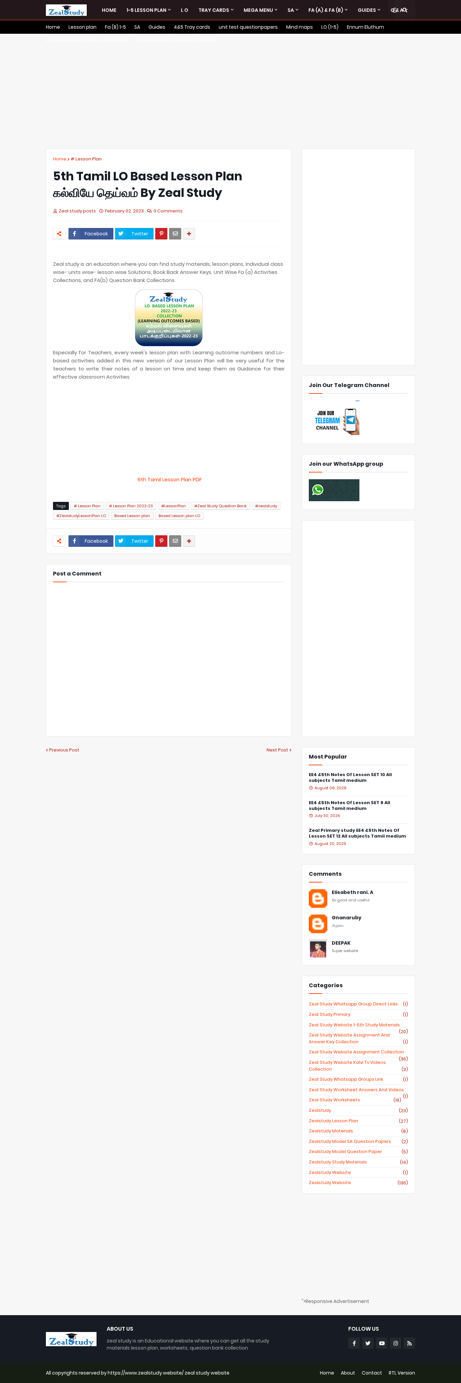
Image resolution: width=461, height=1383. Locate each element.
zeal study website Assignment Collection (358, 1052)
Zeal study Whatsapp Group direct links (358, 1004)
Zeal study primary (358, 1014)
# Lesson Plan (86, 159)
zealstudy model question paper (358, 1151)
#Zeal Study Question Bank (220, 506)
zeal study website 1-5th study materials (358, 1025)
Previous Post (64, 750)
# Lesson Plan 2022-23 (131, 506)
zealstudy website (358, 1172)
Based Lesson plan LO (179, 515)
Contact (372, 1372)
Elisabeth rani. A (352, 892)
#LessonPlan (173, 506)
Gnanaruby (346, 918)
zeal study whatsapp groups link (358, 1079)
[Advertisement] (230, 91)
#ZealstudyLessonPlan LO (81, 515)
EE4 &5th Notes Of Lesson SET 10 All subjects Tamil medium (350, 778)
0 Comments (168, 211)
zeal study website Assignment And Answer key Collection (358, 1038)
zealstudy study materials (358, 1162)
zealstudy (358, 1110)
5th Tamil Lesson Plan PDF (169, 479)
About (348, 1372)
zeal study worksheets (355, 1100)
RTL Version (402, 1372)
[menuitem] (109, 10)
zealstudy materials (358, 1131)
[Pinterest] (161, 233)
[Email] (175, 233)
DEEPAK (341, 943)
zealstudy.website (358, 1182)
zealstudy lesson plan (358, 1121)
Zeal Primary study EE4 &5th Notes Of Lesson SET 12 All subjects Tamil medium (357, 833)
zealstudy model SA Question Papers (358, 1141)
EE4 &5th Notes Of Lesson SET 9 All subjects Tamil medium (349, 806)
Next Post (277, 750)
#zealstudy (266, 506)
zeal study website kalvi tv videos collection (358, 1065)
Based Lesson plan (132, 515)
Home (59, 159)
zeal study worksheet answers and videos (358, 1089)
